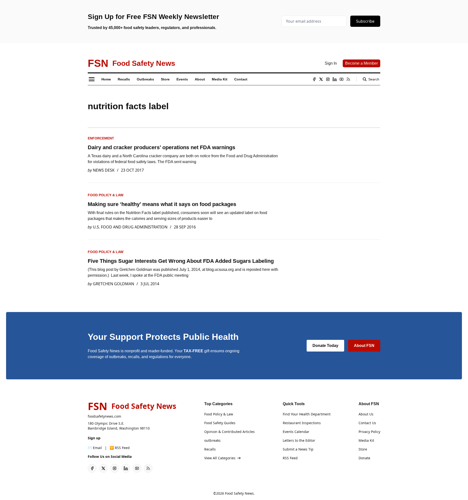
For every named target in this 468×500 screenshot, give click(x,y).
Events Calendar (296, 431)
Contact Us (367, 423)
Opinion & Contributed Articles (229, 431)
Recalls (210, 449)
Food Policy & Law (105, 195)
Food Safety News (239, 493)
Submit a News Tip (298, 449)
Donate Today (325, 345)
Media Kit (366, 440)
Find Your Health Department (307, 414)
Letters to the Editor (299, 440)
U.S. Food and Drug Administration (130, 227)
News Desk (104, 170)
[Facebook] (314, 79)
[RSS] (348, 79)
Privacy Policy (369, 431)
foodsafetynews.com (104, 416)
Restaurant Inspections (302, 423)
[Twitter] (321, 79)
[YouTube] (341, 79)
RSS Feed (290, 458)
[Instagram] (328, 79)
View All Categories (219, 458)
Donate (364, 458)
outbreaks (212, 440)
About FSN (364, 345)
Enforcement (101, 138)
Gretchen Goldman (113, 283)
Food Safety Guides (219, 423)
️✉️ (95, 447)
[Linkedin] (334, 79)
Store (363, 449)
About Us (366, 414)
